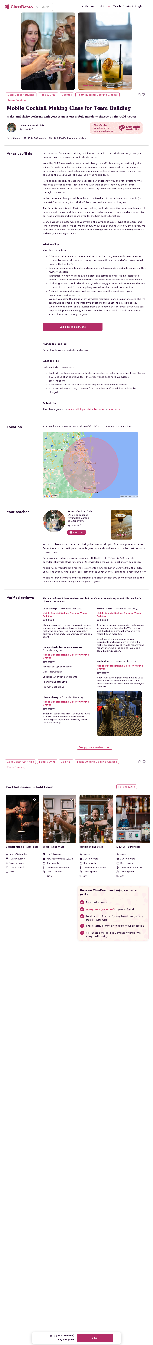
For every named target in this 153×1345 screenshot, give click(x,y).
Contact (128, 6)
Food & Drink (48, 94)
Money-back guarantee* (100, 909)
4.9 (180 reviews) (63, 1335)
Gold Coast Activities (21, 94)
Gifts (103, 6)
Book (95, 1338)
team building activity (80, 409)
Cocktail (67, 94)
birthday (99, 409)
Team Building (17, 100)
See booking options (73, 326)
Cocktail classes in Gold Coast (29, 787)
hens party (114, 409)
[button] (82, 51)
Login (138, 6)
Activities (88, 6)
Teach (117, 6)
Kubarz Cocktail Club (31, 125)
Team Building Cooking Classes (97, 94)
